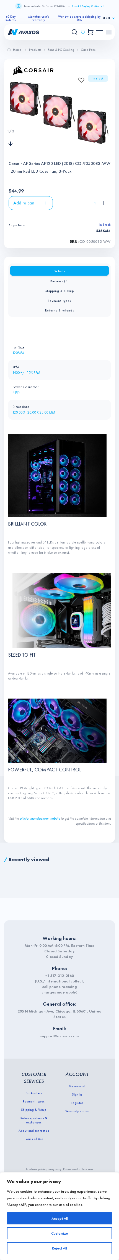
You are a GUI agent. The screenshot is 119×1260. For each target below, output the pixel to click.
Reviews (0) (59, 281)
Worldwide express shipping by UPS (79, 18)
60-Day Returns (11, 18)
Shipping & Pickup (33, 1109)
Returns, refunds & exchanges (33, 1120)
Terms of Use (33, 1139)
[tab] (59, 271)
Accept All (59, 1218)
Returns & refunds (59, 310)
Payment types (59, 301)
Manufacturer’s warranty (38, 18)
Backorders (34, 1093)
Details (59, 271)
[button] (79, 78)
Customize (59, 1233)
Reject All (59, 1248)
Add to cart (24, 203)
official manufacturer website (40, 818)
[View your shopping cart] (91, 32)
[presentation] (10, 120)
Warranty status (76, 1111)
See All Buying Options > (88, 6)
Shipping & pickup (59, 291)
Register (77, 1103)
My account (77, 1086)
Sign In (77, 1094)
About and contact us (34, 1130)
